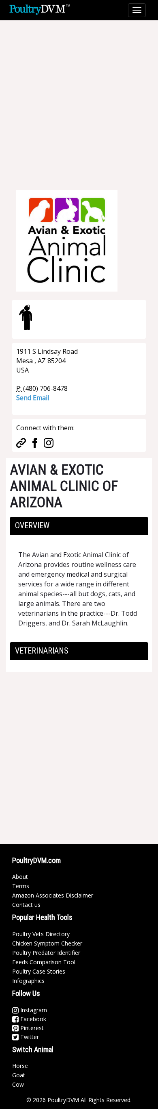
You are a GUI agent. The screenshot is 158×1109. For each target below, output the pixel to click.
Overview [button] (32, 525)
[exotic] (25, 317)
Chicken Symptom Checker (47, 943)
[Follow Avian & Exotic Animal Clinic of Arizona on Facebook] (35, 442)
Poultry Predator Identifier (46, 952)
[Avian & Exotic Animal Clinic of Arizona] (66, 239)
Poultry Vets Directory (41, 934)
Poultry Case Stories (38, 971)
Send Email (32, 397)
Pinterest (31, 1028)
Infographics (28, 981)
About (20, 876)
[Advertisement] (79, 99)
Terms (20, 886)
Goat (18, 1075)
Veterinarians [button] (41, 651)
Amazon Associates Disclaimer (52, 895)
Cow (18, 1084)
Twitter (29, 1037)
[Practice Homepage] (21, 442)
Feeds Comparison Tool (43, 962)
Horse (20, 1066)
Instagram (33, 1010)
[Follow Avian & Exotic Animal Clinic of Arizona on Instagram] (48, 442)
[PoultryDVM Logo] (39, 8)
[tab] (79, 526)
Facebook (32, 1019)
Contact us (26, 905)
